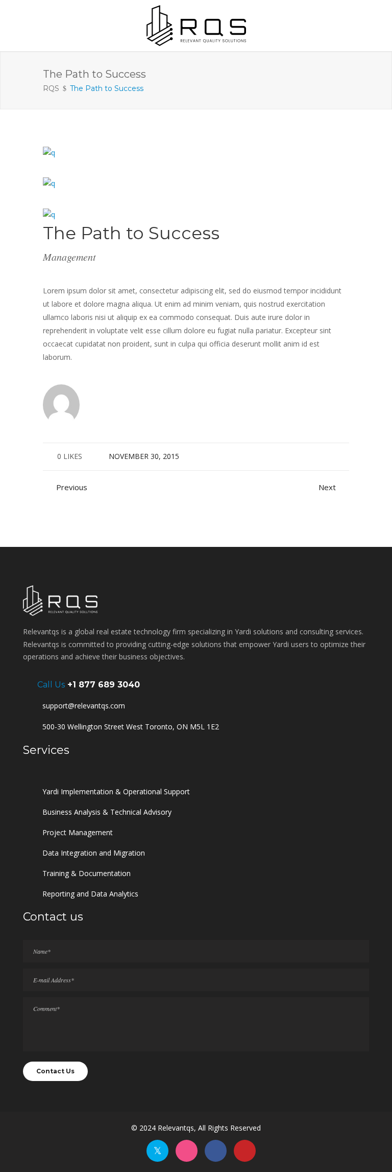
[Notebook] (49, 183)
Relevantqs (176, 1128)
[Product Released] (49, 152)
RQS (51, 88)
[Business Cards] (49, 214)
